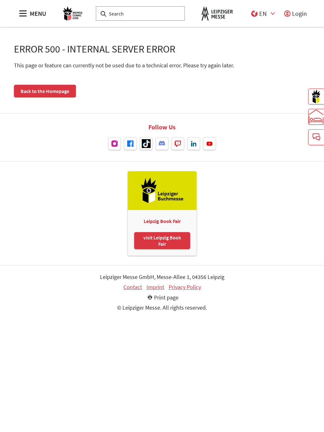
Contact (132, 287)
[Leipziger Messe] (217, 13)
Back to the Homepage (45, 91)
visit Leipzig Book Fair (162, 240)
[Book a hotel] (316, 117)
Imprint (155, 287)
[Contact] (316, 137)
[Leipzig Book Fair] (316, 96)
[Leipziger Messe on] (114, 143)
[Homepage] (73, 13)
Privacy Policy (185, 287)
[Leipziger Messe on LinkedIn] (193, 143)
